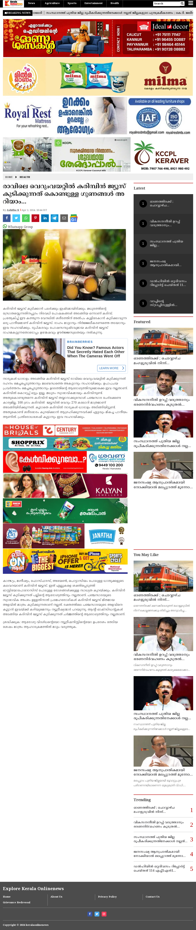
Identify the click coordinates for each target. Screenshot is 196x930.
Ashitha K (13, 210)
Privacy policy (107, 897)
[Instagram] (104, 914)
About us (56, 897)
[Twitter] (97, 914)
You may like (146, 555)
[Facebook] (89, 914)
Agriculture (52, 3)
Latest (139, 188)
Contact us (153, 897)
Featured (142, 322)
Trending (142, 800)
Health (114, 3)
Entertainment (93, 3)
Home (9, 177)
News (31, 3)
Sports (72, 3)
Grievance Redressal (16, 902)
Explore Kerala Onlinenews (33, 889)
